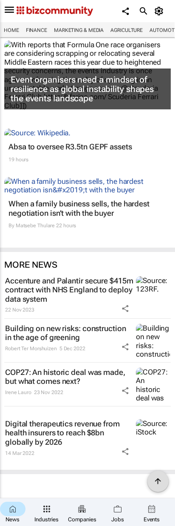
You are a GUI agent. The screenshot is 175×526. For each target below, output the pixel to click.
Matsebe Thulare (35, 226)
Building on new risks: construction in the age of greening (65, 333)
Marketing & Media (79, 30)
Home (11, 30)
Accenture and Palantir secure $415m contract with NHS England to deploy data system (69, 289)
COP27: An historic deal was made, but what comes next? (65, 377)
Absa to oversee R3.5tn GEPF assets (70, 146)
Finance (36, 30)
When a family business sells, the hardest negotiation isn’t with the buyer (79, 208)
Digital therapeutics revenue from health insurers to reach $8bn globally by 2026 (62, 432)
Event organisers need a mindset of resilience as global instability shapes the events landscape (82, 88)
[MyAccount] (160, 11)
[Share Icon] (125, 308)
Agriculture (126, 30)
